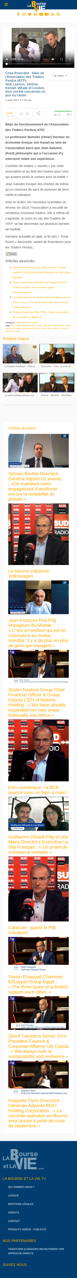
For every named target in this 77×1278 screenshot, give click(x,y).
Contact (14, 1217)
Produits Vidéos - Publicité (27, 1226)
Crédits (13, 1209)
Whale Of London (12, 328)
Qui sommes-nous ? (21, 1183)
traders (55, 325)
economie (17, 325)
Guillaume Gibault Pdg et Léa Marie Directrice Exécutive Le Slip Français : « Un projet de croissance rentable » (38, 841)
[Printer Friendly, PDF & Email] (11, 251)
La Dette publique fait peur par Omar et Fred (26, 392)
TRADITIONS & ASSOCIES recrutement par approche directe (36, 1248)
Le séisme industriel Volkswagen (28, 570)
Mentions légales (20, 1200)
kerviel (31, 322)
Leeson (38, 322)
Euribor (18, 322)
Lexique (13, 1192)
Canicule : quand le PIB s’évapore (32, 927)
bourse (8, 325)
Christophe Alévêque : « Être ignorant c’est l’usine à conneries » (36, 363)
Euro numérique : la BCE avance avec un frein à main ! (38, 786)
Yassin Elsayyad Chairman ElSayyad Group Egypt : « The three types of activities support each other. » (38, 981)
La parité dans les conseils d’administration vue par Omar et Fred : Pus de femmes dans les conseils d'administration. (42, 299)
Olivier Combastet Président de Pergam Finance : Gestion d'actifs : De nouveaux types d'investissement (41, 284)
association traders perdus (59, 322)
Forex (24, 322)
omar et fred (46, 325)
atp (12, 322)
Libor (45, 322)
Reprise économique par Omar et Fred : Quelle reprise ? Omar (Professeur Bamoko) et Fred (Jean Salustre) (42, 269)
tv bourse (64, 325)
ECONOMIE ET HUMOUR (26, 319)
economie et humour (31, 325)
